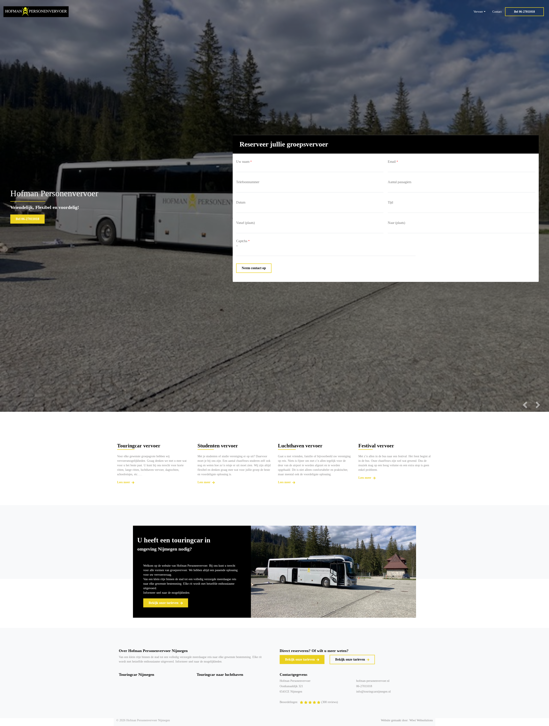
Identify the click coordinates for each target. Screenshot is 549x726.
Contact (497, 11)
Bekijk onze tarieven (164, 603)
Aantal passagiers (399, 182)
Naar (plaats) (396, 223)
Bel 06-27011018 (524, 11)
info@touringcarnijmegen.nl (373, 691)
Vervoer (478, 11)
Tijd (390, 202)
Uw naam (244, 162)
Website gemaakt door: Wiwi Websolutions (407, 720)
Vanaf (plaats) (245, 223)
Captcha (243, 241)
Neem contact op (254, 268)
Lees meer (124, 482)
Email (393, 162)
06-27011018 (364, 686)
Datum (240, 202)
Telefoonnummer (247, 182)
